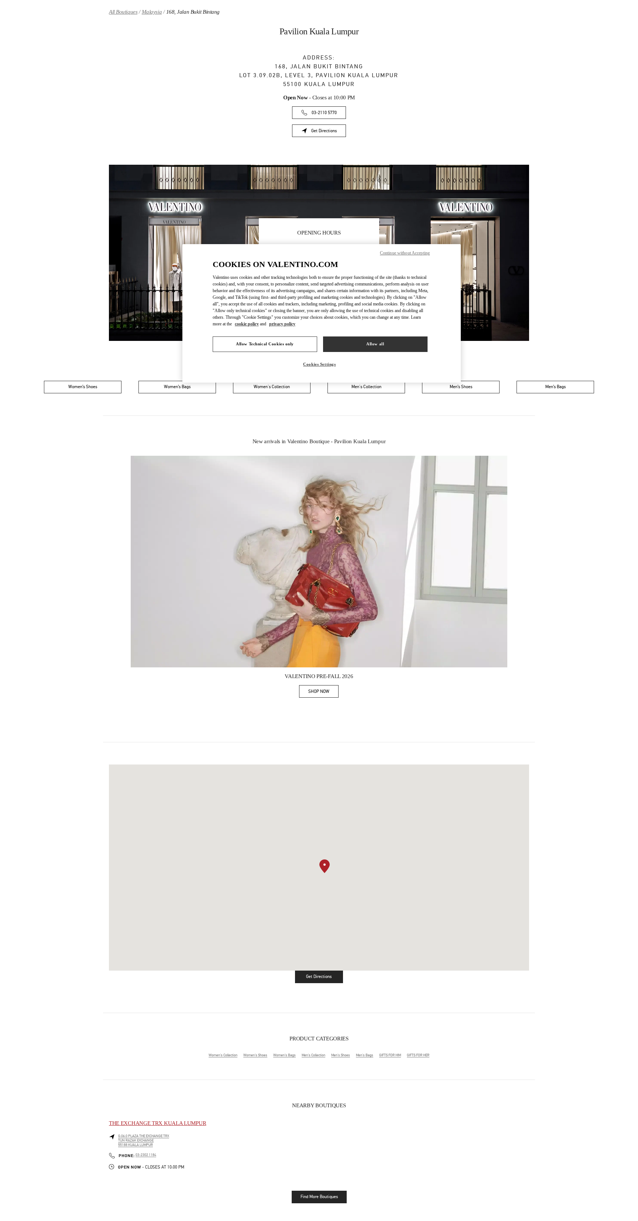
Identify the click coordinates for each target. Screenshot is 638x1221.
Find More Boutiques (319, 1196)
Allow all (375, 344)
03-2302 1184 (146, 1155)
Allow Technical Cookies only (265, 344)
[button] (324, 866)
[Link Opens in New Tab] (319, 562)
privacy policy (282, 323)
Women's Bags (284, 1055)
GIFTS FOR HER (418, 1055)
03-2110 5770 (324, 112)
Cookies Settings (319, 364)
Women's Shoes (255, 1055)
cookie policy (247, 323)
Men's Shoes (340, 1055)
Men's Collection (313, 1055)
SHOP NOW (323, 693)
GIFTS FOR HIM (390, 1055)
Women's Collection (223, 1055)
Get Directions (328, 132)
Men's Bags (364, 1055)
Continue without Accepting (405, 253)
